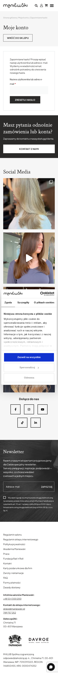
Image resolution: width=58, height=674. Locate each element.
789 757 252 (9, 612)
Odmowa (29, 377)
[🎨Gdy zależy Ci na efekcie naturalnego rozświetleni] (29, 203)
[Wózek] (46, 5)
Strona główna (10, 17)
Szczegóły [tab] (23, 302)
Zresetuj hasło (25, 99)
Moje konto (23, 17)
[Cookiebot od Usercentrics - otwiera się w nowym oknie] (41, 294)
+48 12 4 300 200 (12, 598)
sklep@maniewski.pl (14, 608)
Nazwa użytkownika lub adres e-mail (26, 81)
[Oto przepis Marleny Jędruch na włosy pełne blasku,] (29, 258)
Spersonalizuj (27, 367)
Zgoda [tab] (8, 302)
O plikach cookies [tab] (44, 302)
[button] (36, 5)
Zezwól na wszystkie (29, 357)
